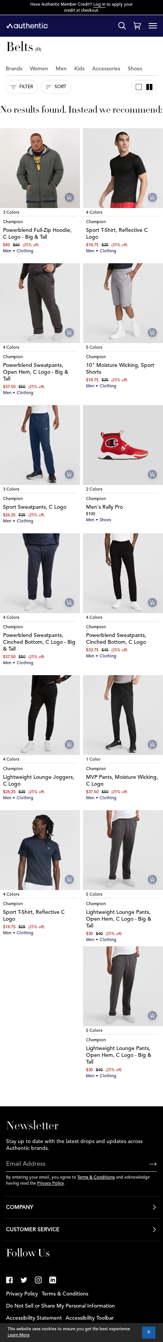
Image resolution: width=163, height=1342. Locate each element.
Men (61, 68)
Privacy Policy (50, 1184)
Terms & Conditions (96, 1178)
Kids (79, 68)
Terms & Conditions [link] (65, 1294)
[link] (9, 1280)
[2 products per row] (149, 87)
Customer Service (33, 1229)
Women (39, 68)
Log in (99, 5)
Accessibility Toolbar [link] (90, 1318)
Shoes (135, 68)
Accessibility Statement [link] (34, 1318)
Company (19, 1207)
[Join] (147, 1165)
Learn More (19, 1335)
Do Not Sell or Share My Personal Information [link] (60, 1306)
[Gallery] (40, 168)
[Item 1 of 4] (40, 168)
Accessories (106, 68)
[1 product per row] (139, 87)
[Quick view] (69, 197)
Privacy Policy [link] (22, 1294)
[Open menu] (153, 25)
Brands (14, 68)
